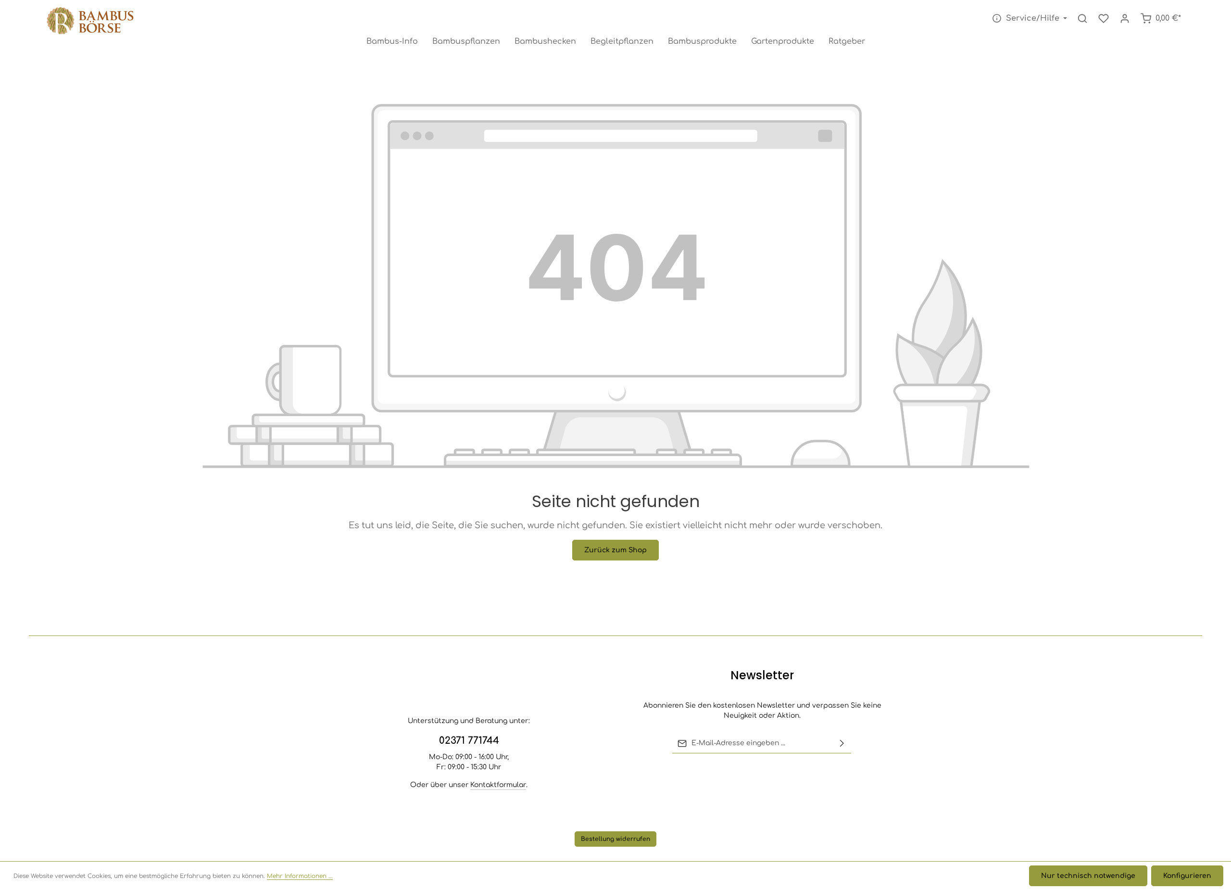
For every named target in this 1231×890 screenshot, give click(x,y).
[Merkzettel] (1103, 18)
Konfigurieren (1187, 875)
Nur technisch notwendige (1088, 875)
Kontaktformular (498, 784)
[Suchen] (1082, 18)
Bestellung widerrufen (615, 839)
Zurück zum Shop (615, 550)
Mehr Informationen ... (300, 876)
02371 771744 (469, 740)
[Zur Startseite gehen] (92, 21)
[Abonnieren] (842, 743)
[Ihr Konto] (1124, 18)
